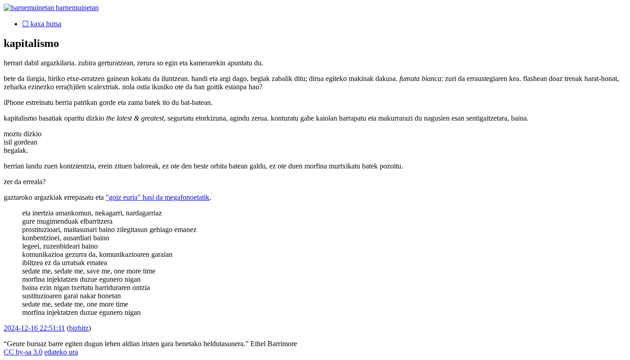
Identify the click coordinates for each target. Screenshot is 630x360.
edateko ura (61, 352)
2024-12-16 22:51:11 (34, 328)
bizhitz (79, 328)
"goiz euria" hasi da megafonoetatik (157, 197)
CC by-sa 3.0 (23, 352)
